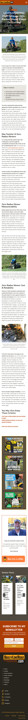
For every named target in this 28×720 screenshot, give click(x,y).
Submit (14, 646)
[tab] (12, 615)
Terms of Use (21, 718)
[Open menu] (26, 2)
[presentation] (7, 579)
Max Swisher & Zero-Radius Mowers (15, 91)
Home (5, 669)
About (5, 684)
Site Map (13, 715)
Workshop (6, 680)
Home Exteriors (8, 673)
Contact (7, 715)
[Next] (24, 595)
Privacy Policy (21, 715)
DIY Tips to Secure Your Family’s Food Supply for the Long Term (20, 591)
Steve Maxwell (9, 26)
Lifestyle (6, 682)
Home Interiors (8, 675)
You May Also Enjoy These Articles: (15, 99)
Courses (6, 671)
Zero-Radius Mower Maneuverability (15, 93)
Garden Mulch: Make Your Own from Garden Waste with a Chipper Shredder (6, 592)
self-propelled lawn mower (15, 147)
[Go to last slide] (4, 595)
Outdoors (14, 9)
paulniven (20, 600)
